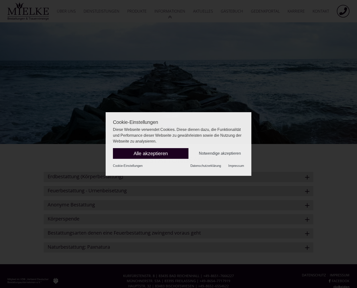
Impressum (236, 166)
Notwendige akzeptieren (220, 153)
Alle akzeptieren (151, 153)
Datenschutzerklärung (205, 166)
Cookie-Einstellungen (128, 166)
